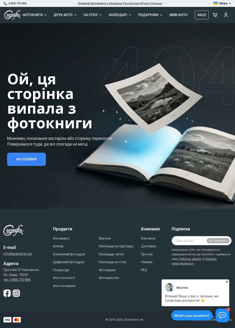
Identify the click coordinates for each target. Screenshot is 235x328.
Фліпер (58, 246)
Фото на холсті (64, 278)
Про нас (147, 254)
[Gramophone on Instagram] (16, 293)
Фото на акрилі (64, 286)
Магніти (105, 238)
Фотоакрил (107, 270)
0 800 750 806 (17, 3)
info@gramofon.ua (17, 254)
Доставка (148, 246)
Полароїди (61, 270)
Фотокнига (61, 238)
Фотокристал (109, 278)
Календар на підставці (116, 246)
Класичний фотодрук (69, 254)
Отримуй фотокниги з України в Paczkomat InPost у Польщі (120, 3)
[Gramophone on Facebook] (7, 293)
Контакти (148, 238)
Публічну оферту (190, 259)
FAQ (144, 270)
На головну (26, 159)
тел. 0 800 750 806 (17, 279)
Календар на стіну (112, 262)
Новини (146, 262)
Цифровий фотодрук (68, 262)
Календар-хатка (111, 254)
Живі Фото (178, 15)
